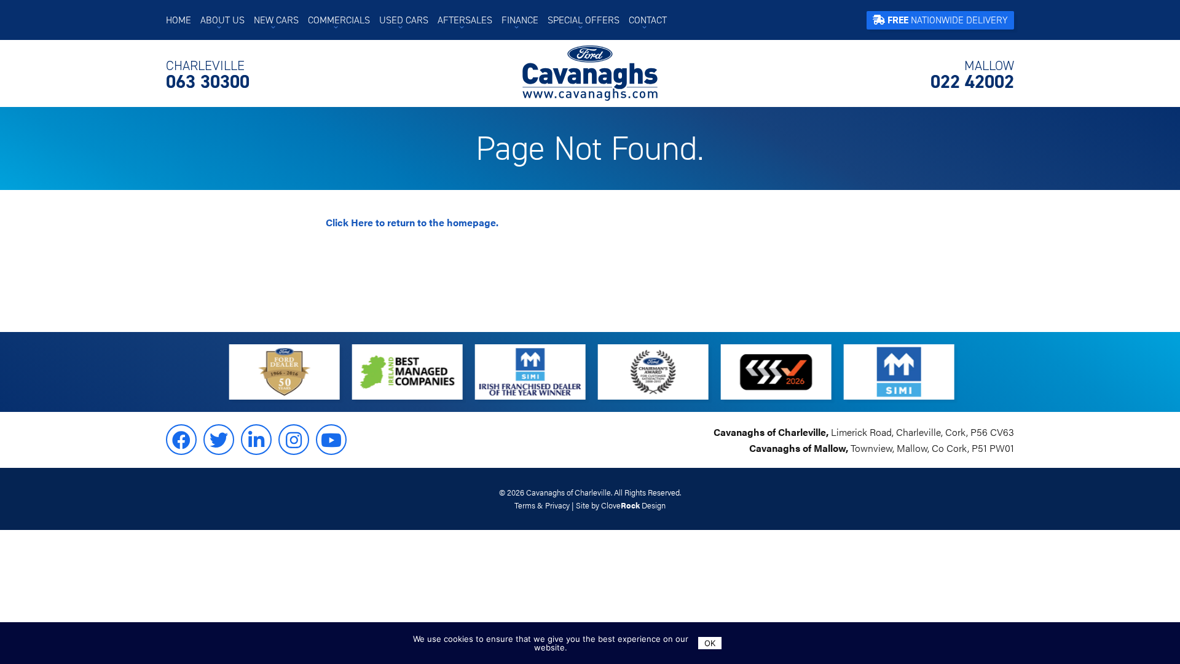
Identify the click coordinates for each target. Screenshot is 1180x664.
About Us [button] (222, 20)
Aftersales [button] (465, 20)
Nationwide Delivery (947, 20)
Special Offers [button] (584, 20)
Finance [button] (520, 20)
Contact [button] (648, 20)
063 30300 (208, 75)
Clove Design (633, 505)
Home (178, 20)
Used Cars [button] (403, 20)
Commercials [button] (339, 20)
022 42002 (972, 75)
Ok (709, 643)
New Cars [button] (276, 20)
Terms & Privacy (542, 505)
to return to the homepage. (412, 222)
